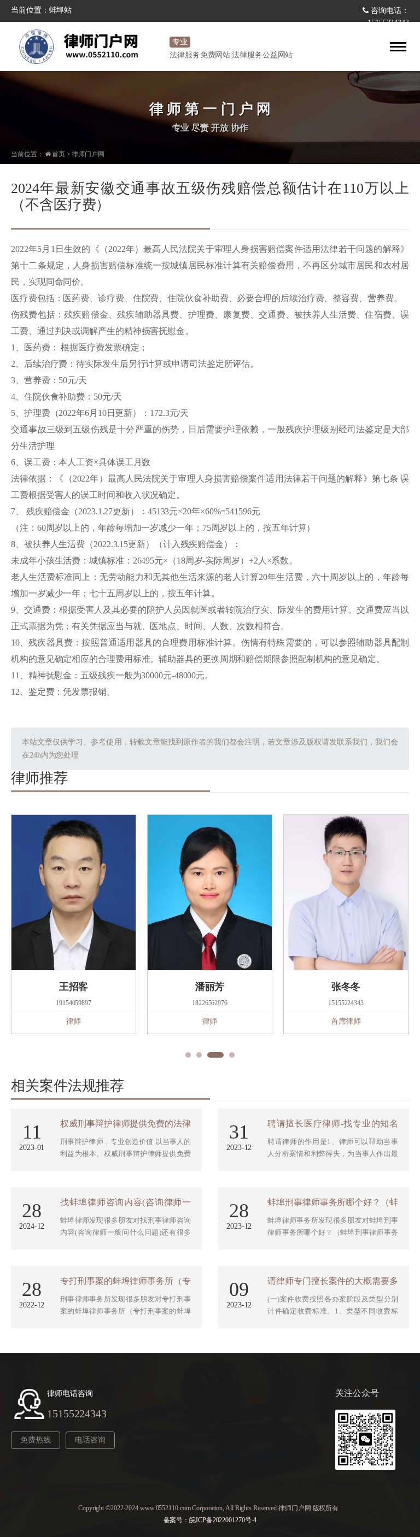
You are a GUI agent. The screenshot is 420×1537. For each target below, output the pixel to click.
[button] (188, 1055)
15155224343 (77, 1413)
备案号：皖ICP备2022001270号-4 (210, 1520)
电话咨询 (90, 1440)
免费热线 (35, 1440)
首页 (58, 154)
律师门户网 (88, 154)
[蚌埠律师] (87, 46)
